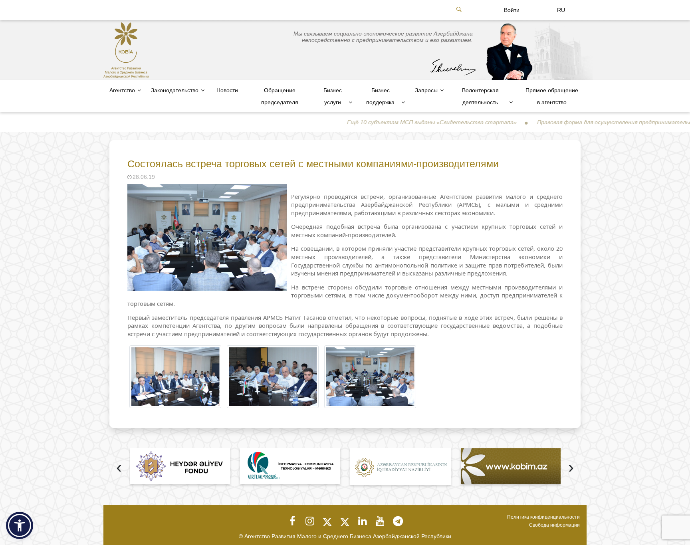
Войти (511, 10)
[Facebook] (292, 521)
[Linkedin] (363, 521)
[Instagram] (310, 521)
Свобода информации (554, 525)
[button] (19, 525)
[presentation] (119, 468)
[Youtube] (380, 521)
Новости (227, 90)
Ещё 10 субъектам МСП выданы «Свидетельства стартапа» (405, 122)
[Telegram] (398, 521)
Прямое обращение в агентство (551, 96)
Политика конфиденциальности (543, 517)
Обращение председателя (279, 96)
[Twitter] (327, 521)
